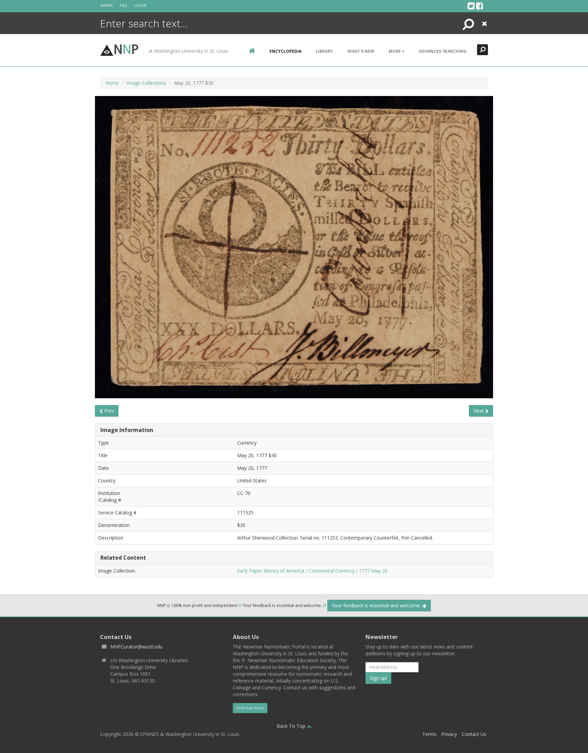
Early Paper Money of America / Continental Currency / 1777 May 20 (312, 570)
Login (140, 5)
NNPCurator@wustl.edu (136, 646)
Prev (108, 410)
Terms (429, 734)
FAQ (123, 5)
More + (397, 51)
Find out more (250, 708)
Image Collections (146, 83)
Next (479, 410)
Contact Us (474, 734)
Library (324, 51)
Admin (106, 5)
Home (112, 83)
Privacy (449, 734)
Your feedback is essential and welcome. (377, 605)
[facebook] (479, 6)
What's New (360, 51)
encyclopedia (285, 51)
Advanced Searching (443, 51)
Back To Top (292, 726)
